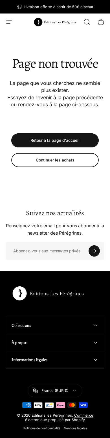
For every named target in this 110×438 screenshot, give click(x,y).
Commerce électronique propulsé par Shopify (59, 417)
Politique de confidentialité (41, 428)
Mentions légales (75, 428)
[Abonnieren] (94, 251)
